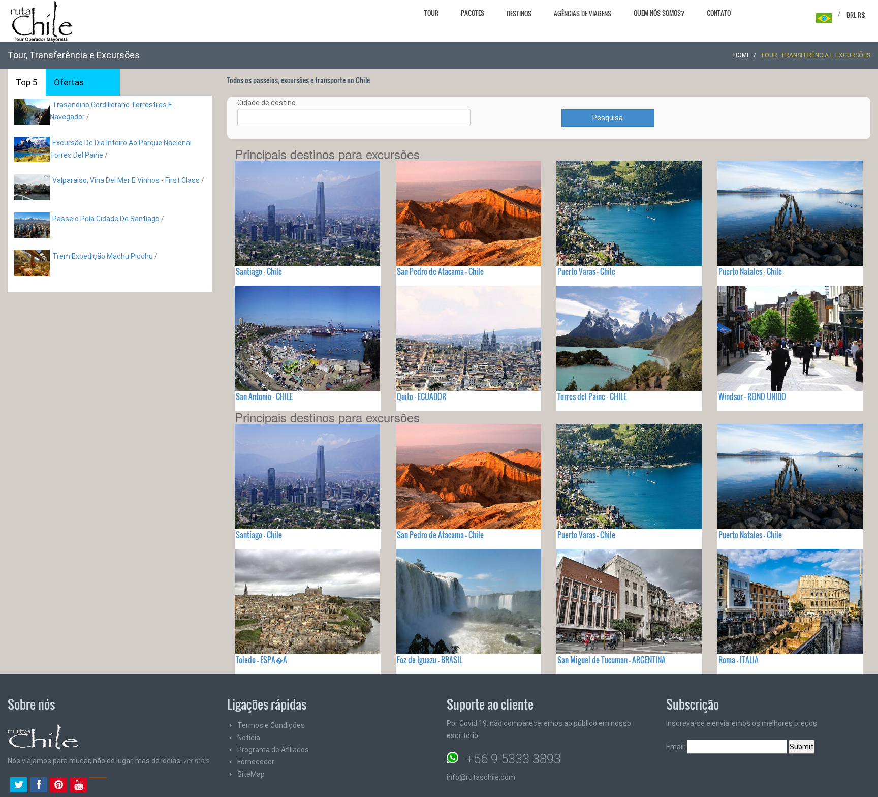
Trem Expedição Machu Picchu (102, 256)
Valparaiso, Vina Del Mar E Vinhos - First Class (126, 180)
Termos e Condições (271, 725)
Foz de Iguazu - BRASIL (429, 659)
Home (741, 55)
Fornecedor (255, 762)
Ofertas (69, 82)
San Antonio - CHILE (264, 396)
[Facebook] (38, 785)
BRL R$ (855, 15)
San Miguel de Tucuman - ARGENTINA (611, 659)
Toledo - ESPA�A (261, 659)
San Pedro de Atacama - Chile (440, 271)
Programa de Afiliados (273, 750)
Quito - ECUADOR (421, 396)
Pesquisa (607, 118)
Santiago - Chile (259, 271)
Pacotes (472, 13)
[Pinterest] (58, 785)
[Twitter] (18, 785)
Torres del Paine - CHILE (591, 396)
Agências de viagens (582, 13)
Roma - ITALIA (738, 659)
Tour (431, 13)
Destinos (519, 13)
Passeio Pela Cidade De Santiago (106, 218)
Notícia (248, 737)
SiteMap (251, 774)
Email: (676, 747)
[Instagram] (98, 785)
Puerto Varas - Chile (586, 271)
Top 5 (27, 82)
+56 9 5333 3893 (513, 759)
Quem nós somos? (659, 13)
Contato (719, 13)
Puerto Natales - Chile (750, 271)
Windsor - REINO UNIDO (752, 396)
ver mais (196, 761)
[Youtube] (78, 785)
